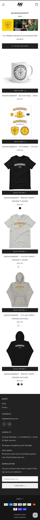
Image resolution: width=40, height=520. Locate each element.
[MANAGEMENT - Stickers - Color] (20, 121)
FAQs (4, 404)
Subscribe (19, 485)
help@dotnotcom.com (10, 419)
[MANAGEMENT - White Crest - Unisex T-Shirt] (20, 172)
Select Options (19, 192)
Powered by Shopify (20, 514)
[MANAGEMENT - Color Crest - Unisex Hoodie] (20, 290)
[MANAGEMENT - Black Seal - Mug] (20, 70)
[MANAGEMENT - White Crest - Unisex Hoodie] (20, 348)
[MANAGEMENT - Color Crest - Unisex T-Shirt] (20, 231)
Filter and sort (21, 46)
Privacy (4, 407)
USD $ (18, 499)
